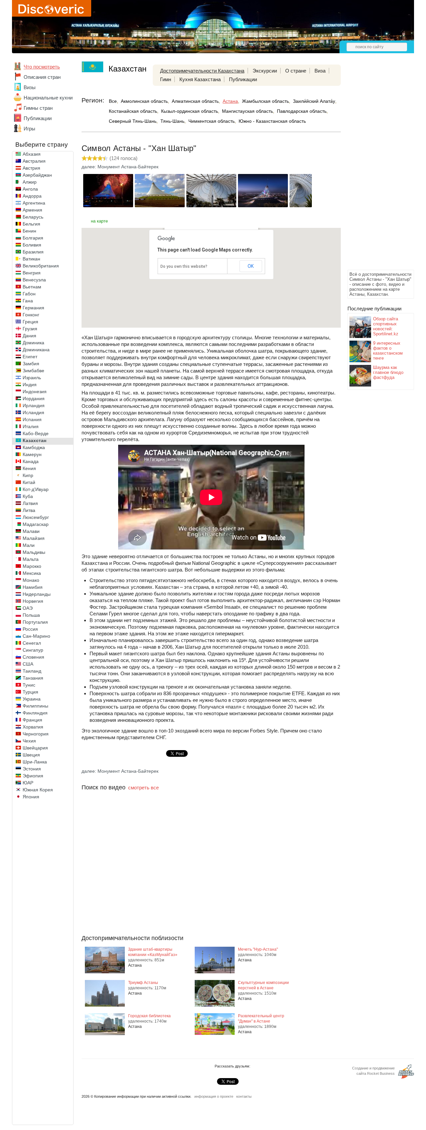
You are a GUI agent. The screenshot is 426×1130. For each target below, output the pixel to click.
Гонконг (31, 314)
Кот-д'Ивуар (36, 489)
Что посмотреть (42, 67)
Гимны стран (38, 108)
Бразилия (33, 251)
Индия (30, 384)
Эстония (32, 768)
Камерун (32, 454)
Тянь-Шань (172, 121)
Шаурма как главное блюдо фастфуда (388, 372)
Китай (29, 482)
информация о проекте (213, 1096)
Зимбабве (33, 370)
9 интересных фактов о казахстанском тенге (388, 351)
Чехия (29, 740)
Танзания (33, 678)
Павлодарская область (301, 111)
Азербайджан (37, 175)
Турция (30, 692)
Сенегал (32, 643)
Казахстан (34, 440)
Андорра (32, 196)
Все (113, 101)
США (28, 664)
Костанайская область (133, 111)
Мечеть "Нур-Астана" (258, 949)
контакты (244, 1096)
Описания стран (42, 77)
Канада (31, 461)
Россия (30, 629)
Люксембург (36, 517)
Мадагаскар (36, 524)
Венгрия (32, 272)
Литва (29, 510)
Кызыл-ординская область (189, 111)
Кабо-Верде (36, 433)
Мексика (32, 573)
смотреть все (143, 787)
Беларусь (33, 217)
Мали (29, 545)
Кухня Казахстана (200, 79)
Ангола (30, 189)
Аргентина (34, 203)
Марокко (32, 566)
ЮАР (28, 782)
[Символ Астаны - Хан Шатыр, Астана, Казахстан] (108, 205)
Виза (320, 71)
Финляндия (35, 713)
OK (251, 266)
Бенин (29, 231)
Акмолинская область (144, 101)
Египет (30, 356)
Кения (29, 468)
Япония (31, 796)
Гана (28, 300)
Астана (230, 101)
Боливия (32, 244)
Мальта (31, 559)
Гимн (165, 79)
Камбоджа (34, 447)
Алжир (30, 182)
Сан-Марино (36, 636)
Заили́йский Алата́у (314, 101)
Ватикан (31, 258)
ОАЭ (28, 608)
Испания (32, 419)
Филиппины (35, 706)
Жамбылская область (265, 101)
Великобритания (41, 265)
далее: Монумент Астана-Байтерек (120, 166)
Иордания (34, 398)
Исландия (33, 412)
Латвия (30, 503)
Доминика (33, 342)
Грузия (30, 328)
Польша (31, 615)
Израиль (32, 377)
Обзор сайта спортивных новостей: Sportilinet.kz (385, 326)
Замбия (31, 363)
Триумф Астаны (143, 982)
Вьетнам (32, 286)
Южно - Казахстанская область (272, 121)
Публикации (38, 118)
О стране (295, 71)
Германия (33, 307)
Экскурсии (265, 71)
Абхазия (32, 154)
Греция (30, 321)
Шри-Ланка (35, 761)
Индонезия (35, 391)
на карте (99, 221)
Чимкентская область (211, 121)
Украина (32, 699)
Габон (29, 293)
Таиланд (32, 671)
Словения (33, 657)
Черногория (36, 733)
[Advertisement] (374, 168)
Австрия (31, 168)
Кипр (28, 475)
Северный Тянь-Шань (132, 121)
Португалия (35, 622)
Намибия (33, 587)
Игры (29, 128)
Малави (31, 531)
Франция (32, 720)
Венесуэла (34, 279)
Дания (29, 335)
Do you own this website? (183, 266)
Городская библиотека (149, 1016)
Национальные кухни (48, 97)
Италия (31, 426)
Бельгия (31, 224)
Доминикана (36, 349)
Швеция (31, 754)
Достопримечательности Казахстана (202, 71)
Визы (30, 87)
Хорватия (33, 726)
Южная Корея (38, 789)
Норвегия (33, 601)
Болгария (33, 238)
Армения (32, 210)
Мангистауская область (247, 111)
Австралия (34, 161)
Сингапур (33, 650)
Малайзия (34, 538)
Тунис (29, 685)
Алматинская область (195, 101)
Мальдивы (34, 552)
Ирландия (34, 405)
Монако (31, 580)
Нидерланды (37, 594)
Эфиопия (33, 775)
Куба (28, 496)
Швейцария (35, 747)
